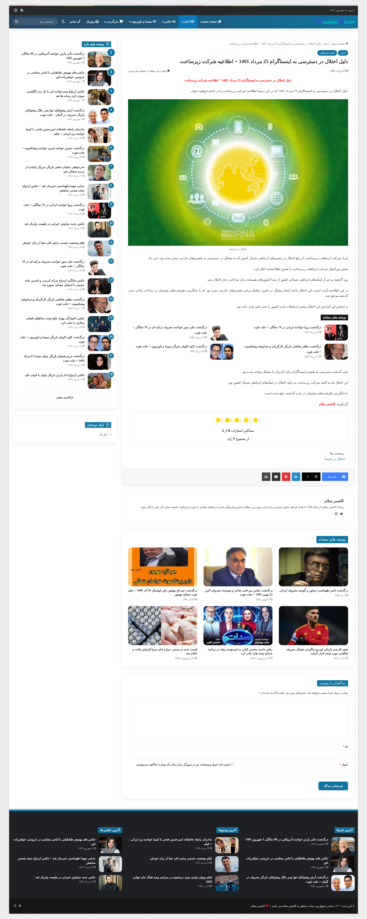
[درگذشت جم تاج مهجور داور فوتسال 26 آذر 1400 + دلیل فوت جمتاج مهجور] (162, 567)
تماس (73, 21)
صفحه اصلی (338, 43)
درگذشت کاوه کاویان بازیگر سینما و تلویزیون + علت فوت (171, 346)
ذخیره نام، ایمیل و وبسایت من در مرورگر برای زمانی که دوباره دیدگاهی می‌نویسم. (183, 764)
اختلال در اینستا (335, 459)
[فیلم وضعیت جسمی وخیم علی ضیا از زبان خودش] (99, 248)
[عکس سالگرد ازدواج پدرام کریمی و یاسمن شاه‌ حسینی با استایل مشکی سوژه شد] (99, 286)
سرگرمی (113, 21)
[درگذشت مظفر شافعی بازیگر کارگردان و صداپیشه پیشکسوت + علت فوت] (336, 352)
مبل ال (103, 434)
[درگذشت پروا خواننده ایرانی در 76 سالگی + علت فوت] (336, 333)
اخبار (187, 21)
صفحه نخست (209, 21)
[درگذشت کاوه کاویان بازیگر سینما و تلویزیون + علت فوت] (221, 352)
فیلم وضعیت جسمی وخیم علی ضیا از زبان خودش (54, 242)
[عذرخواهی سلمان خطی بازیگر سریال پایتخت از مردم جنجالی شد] (99, 173)
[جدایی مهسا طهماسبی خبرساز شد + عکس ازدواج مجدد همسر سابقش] (99, 192)
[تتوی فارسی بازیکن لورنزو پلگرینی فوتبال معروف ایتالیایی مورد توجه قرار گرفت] (313, 625)
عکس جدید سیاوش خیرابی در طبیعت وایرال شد (54, 223)
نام (345, 746)
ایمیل (344, 764)
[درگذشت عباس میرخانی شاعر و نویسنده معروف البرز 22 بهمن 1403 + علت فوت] (237, 567)
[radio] (219, 420)
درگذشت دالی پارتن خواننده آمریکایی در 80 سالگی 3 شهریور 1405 (287, 839)
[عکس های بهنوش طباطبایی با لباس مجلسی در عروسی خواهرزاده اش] (99, 78)
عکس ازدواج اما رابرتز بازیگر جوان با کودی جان (55, 375)
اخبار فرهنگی (327, 52)
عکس (168, 21)
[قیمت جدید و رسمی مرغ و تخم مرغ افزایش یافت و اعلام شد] (162, 625)
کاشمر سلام (334, 501)
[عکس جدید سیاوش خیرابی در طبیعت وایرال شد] (99, 230)
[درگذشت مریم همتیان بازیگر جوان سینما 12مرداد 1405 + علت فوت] (99, 362)
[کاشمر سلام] (336, 21)
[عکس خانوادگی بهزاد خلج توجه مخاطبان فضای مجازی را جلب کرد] (99, 324)
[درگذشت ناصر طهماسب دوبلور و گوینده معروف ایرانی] (313, 567)
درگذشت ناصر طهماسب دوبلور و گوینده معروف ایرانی (313, 590)
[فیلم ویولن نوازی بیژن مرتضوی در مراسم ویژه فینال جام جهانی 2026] (227, 883)
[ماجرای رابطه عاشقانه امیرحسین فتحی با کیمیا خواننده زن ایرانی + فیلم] (99, 135)
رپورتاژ (91, 21)
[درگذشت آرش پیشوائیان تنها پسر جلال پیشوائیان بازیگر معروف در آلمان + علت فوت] (99, 116)
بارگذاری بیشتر (64, 397)
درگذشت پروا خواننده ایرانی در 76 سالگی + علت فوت (287, 327)
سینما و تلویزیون (142, 21)
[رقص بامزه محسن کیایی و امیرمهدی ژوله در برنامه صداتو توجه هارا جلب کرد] (237, 625)
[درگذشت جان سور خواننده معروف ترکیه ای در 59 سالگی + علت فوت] (221, 333)
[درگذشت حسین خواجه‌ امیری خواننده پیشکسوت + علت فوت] (99, 154)
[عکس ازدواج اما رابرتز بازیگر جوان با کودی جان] (99, 381)
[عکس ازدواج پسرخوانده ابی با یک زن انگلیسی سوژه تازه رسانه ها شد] (99, 97)
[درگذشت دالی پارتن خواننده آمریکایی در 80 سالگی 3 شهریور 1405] (99, 59)
